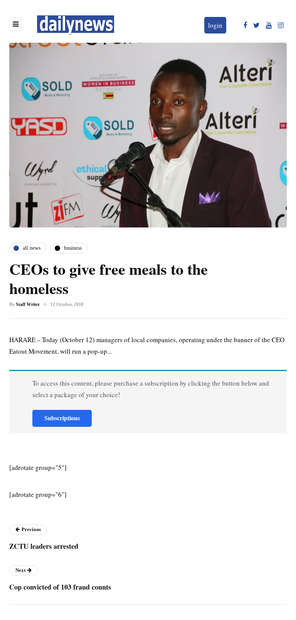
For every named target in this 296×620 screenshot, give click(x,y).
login (215, 25)
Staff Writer (28, 304)
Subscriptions (62, 418)
